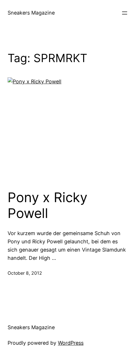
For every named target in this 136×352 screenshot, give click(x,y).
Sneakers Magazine (31, 13)
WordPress (70, 343)
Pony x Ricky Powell (47, 205)
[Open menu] (124, 13)
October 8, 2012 (25, 273)
